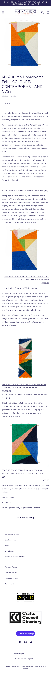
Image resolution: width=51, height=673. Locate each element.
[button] (3, 12)
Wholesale (9, 551)
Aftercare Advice (12, 534)
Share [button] (7, 103)
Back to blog (27, 517)
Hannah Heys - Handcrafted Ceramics (24, 666)
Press (7, 545)
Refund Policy (11, 573)
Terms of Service (12, 584)
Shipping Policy (11, 578)
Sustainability (11, 540)
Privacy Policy (11, 567)
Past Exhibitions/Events (15, 556)
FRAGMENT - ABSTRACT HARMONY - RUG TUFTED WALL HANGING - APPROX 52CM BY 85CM (23, 473)
